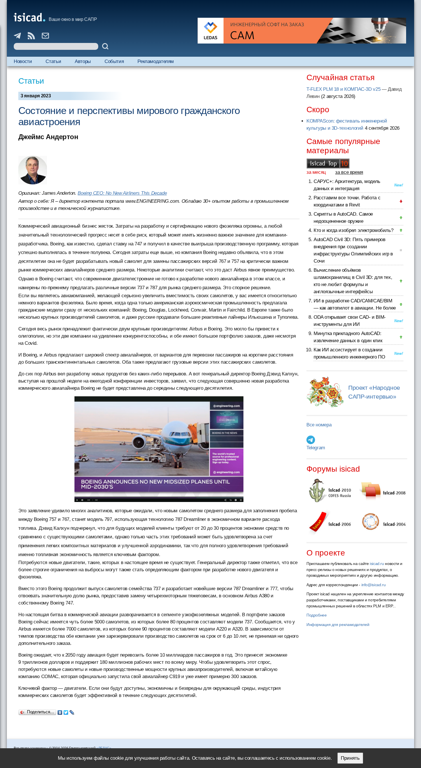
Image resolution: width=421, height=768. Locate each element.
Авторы (83, 61)
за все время (349, 172)
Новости (23, 61)
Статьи (53, 61)
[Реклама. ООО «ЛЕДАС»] (302, 31)
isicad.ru (377, 563)
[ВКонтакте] (60, 711)
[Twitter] (66, 711)
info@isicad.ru (373, 584)
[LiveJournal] (72, 711)
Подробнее (316, 615)
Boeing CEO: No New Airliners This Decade (122, 193)
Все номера (318, 425)
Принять (350, 758)
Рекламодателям (155, 61)
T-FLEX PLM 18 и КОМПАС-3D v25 (343, 89)
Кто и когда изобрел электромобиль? (353, 230)
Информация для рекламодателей (337, 624)
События (114, 61)
